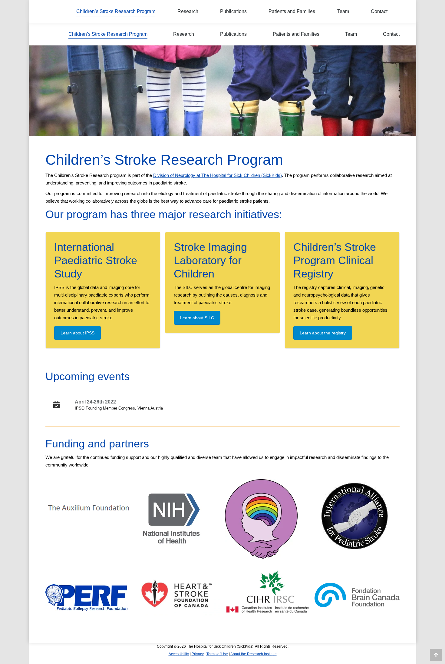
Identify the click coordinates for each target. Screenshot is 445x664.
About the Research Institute (253, 654)
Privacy (198, 654)
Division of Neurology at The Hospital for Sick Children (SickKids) (217, 175)
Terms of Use (217, 654)
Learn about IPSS (77, 332)
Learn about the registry (323, 332)
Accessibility (179, 654)
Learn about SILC (197, 317)
